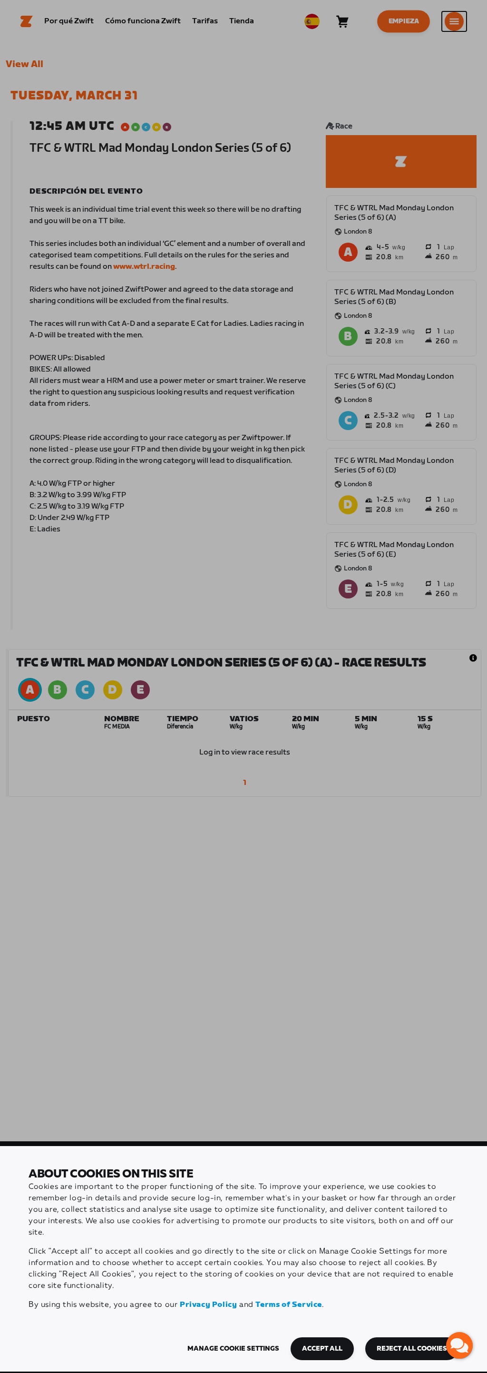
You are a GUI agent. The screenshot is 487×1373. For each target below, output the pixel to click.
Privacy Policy (208, 1304)
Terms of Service (288, 1304)
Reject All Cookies (412, 1348)
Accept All (322, 1348)
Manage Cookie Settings (233, 1349)
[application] (459, 1345)
